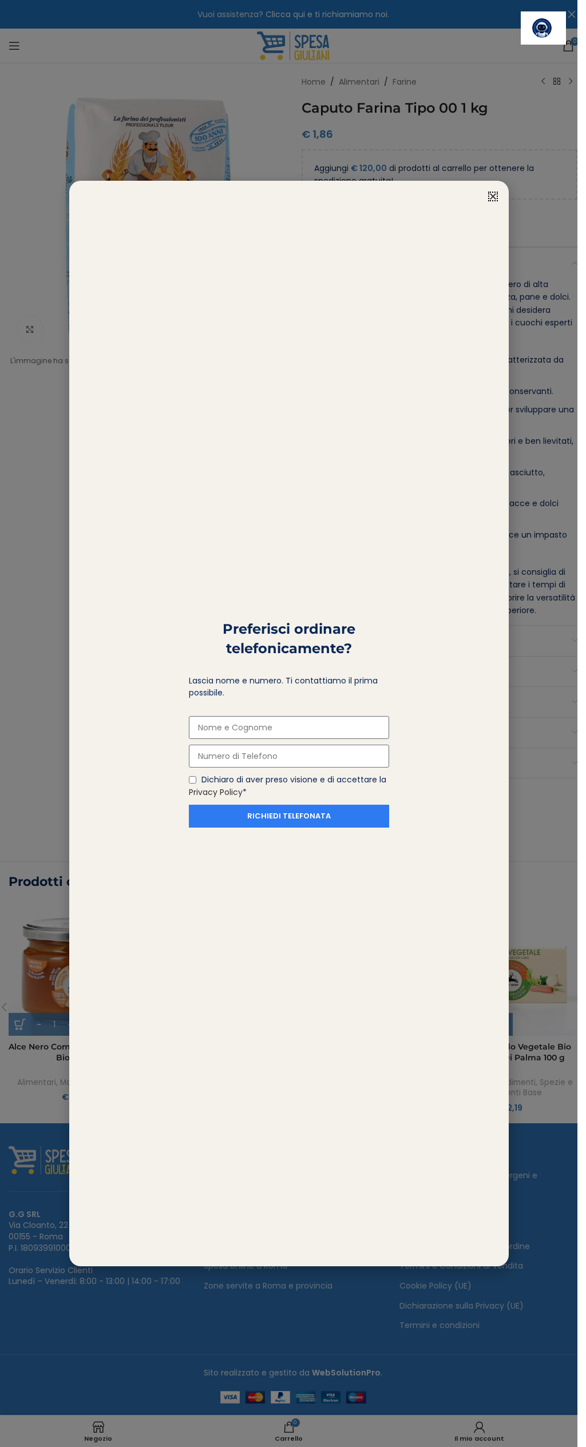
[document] (288, 723)
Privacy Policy (216, 792)
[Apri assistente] (543, 28)
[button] (493, 196)
